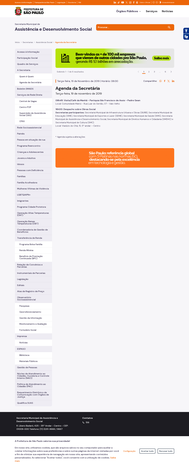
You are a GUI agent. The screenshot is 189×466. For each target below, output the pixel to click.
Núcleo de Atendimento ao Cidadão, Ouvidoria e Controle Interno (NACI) (33, 376)
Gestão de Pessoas (27, 367)
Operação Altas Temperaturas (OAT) (33, 214)
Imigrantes (22, 200)
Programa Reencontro (28, 145)
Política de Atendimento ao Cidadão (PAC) (31, 385)
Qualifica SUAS (25, 402)
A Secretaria (23, 70)
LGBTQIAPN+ (23, 194)
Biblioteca (24, 355)
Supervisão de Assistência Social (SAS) (32, 114)
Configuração (129, 451)
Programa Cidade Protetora (31, 206)
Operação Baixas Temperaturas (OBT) (27, 222)
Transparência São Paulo (44, 2)
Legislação (61, 2)
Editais (20, 285)
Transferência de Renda (29, 238)
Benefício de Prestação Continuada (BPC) (31, 257)
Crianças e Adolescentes (30, 152)
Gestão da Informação (30, 318)
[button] (171, 71)
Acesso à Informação (28, 51)
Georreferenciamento (30, 312)
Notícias (23, 342)
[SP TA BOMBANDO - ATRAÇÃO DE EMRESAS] (114, 58)
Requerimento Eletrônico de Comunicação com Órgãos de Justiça (33, 394)
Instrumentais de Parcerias (31, 273)
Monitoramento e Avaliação (33, 324)
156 (79, 2)
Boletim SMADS (25, 88)
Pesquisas (24, 306)
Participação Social (27, 58)
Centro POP (25, 107)
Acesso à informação (23, 2)
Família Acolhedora (27, 182)
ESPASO (21, 348)
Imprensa (22, 336)
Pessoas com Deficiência (30, 170)
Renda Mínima (26, 250)
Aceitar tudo (147, 451)
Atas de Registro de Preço (30, 291)
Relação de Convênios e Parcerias (29, 265)
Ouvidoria (72, 2)
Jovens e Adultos (26, 158)
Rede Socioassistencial (29, 127)
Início (17, 42)
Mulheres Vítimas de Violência (33, 188)
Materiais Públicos (28, 361)
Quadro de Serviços (27, 64)
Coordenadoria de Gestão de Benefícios (32, 230)
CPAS (22, 121)
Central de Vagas (28, 101)
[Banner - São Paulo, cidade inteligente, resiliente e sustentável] (114, 157)
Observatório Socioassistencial (26, 298)
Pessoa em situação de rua (31, 139)
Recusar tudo (166, 451)
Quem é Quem (26, 76)
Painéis (20, 133)
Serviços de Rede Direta (29, 94)
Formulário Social (27, 330)
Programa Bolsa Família (30, 244)
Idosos (20, 164)
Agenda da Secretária (30, 82)
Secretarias (28, 42)
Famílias (21, 176)
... (159, 71)
